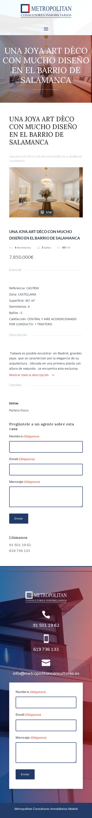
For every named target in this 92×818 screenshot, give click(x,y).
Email (22, 459)
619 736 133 (19, 550)
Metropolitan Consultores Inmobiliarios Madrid (46, 809)
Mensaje (24, 481)
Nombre (24, 436)
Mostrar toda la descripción (29, 375)
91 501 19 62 (20, 545)
